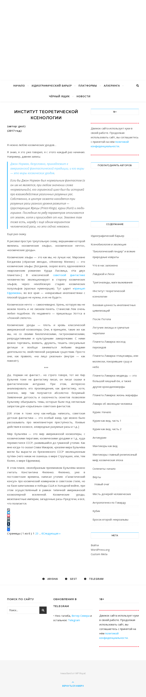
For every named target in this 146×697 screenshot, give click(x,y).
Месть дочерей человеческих (112, 494)
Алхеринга (112, 85)
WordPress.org (100, 549)
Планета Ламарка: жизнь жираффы (115, 395)
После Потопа (102, 319)
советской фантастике (69, 275)
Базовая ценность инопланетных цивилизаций (114, 307)
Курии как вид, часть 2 (107, 429)
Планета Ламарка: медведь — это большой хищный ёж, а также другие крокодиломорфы (115, 381)
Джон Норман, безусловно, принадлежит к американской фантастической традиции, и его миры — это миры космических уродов (47, 168)
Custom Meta (99, 554)
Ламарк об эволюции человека (112, 403)
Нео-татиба (73, 34)
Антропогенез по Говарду (109, 502)
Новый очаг (101, 484)
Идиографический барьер (52, 85)
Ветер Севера (81, 615)
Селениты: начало (104, 468)
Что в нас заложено (105, 265)
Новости (83, 96)
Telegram (74, 620)
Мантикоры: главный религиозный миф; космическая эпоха (115, 457)
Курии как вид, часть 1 (107, 420)
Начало (19, 85)
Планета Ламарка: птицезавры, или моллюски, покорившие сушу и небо (115, 361)
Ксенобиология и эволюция (108, 244)
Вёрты (97, 477)
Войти (95, 545)
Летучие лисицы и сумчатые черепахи (111, 330)
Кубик (96, 511)
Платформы (88, 85)
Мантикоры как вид (105, 446)
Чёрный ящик (59, 96)
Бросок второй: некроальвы (110, 519)
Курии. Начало (102, 412)
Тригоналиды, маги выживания (112, 282)
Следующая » (52, 533)
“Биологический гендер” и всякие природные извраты (114, 254)
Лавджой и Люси (103, 274)
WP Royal (80, 673)
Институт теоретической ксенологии (109, 293)
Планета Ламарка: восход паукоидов (109, 344)
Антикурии (99, 437)
